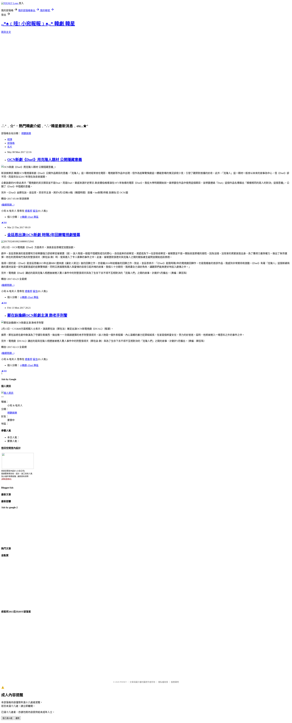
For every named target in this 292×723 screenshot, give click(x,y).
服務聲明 (175, 682)
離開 (17, 718)
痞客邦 (28, 211)
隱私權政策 (163, 682)
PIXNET (123, 682)
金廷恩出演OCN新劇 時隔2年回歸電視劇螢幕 (43, 235)
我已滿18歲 (7, 718)
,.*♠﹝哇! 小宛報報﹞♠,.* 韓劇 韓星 (38, 23)
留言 (35, 211)
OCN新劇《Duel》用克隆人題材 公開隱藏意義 (44, 160)
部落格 (11, 143)
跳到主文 (6, 32)
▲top (4, 222)
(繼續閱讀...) (7, 204)
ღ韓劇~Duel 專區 (29, 217)
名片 (9, 146)
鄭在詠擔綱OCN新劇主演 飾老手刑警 (37, 315)
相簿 (9, 139)
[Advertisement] (16, 527)
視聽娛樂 (26, 133)
